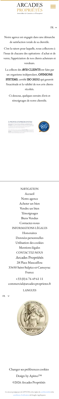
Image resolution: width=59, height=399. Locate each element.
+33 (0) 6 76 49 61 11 (29, 279)
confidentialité (45, 392)
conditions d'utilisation (21, 395)
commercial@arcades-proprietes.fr (29, 283)
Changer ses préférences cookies (29, 369)
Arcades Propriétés (29, 257)
